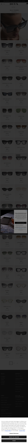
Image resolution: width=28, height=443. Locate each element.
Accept (14, 440)
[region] (14, 430)
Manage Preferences (14, 433)
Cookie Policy (22, 430)
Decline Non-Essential (14, 437)
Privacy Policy (8, 430)
